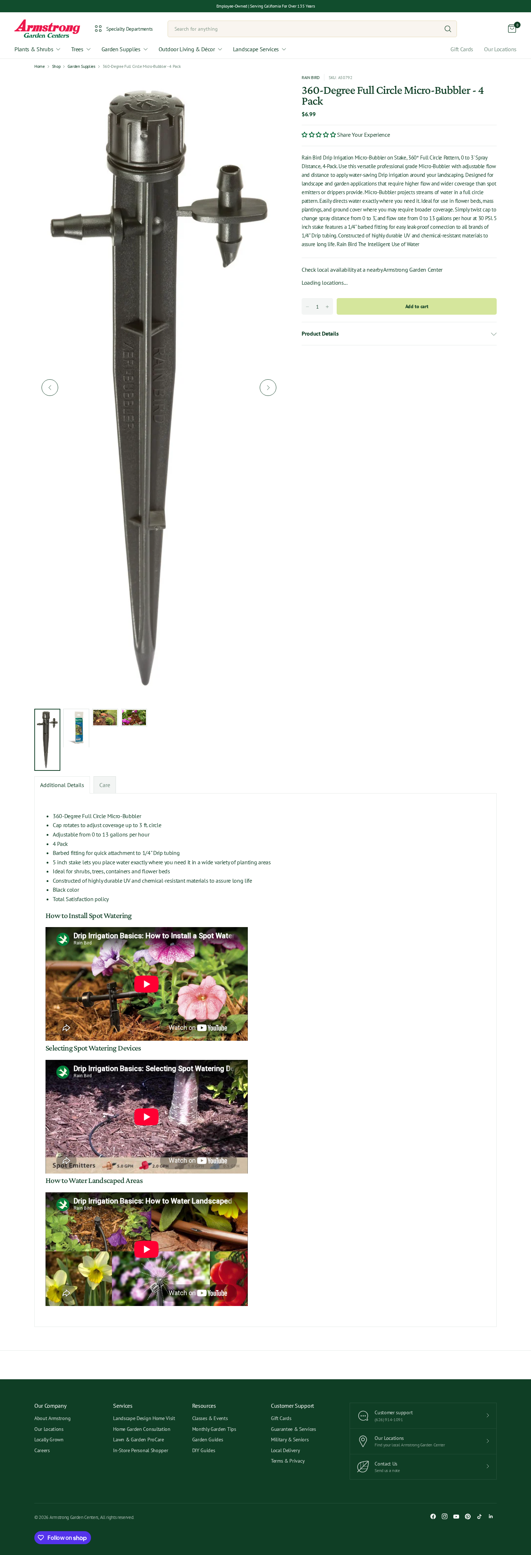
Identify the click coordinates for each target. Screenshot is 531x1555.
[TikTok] (479, 1516)
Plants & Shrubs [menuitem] (33, 49)
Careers (42, 1450)
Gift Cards (461, 49)
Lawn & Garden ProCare (138, 1439)
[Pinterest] (468, 1516)
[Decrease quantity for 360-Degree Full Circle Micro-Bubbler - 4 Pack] (307, 306)
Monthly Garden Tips (214, 1429)
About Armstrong (52, 1418)
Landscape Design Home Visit (144, 1418)
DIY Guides (203, 1450)
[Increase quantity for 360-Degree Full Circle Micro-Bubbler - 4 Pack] (327, 306)
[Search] (448, 29)
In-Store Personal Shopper (140, 1450)
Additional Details (62, 785)
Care (104, 785)
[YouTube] (456, 1516)
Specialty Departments (129, 29)
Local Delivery (285, 1450)
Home (39, 66)
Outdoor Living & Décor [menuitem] (187, 49)
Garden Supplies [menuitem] (121, 49)
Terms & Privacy (288, 1461)
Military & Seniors (289, 1439)
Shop (56, 66)
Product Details (320, 333)
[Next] (268, 387)
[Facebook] (433, 1516)
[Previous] (50, 387)
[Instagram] (444, 1516)
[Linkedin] (491, 1516)
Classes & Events (210, 1418)
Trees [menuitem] (77, 49)
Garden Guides (207, 1439)
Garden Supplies (81, 66)
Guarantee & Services (293, 1429)
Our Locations (500, 49)
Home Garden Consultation (141, 1429)
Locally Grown (49, 1439)
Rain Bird (311, 77)
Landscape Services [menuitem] (256, 49)
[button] (319, 134)
